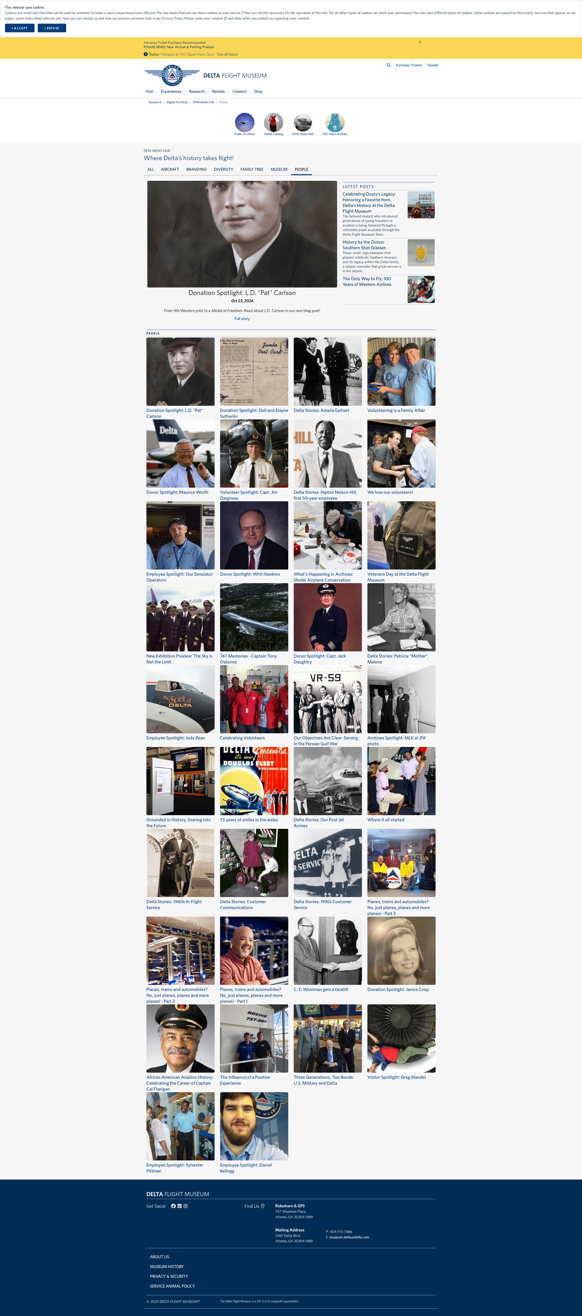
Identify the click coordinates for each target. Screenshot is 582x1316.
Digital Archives (177, 102)
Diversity (223, 169)
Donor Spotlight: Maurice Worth (177, 492)
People (301, 169)
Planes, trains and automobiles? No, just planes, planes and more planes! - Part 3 (398, 907)
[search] (389, 65)
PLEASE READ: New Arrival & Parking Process (179, 47)
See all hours (227, 54)
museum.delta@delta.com (349, 1237)
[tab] (150, 169)
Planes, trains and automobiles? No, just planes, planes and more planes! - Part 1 (251, 995)
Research (155, 102)
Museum (279, 169)
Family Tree (252, 169)
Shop (258, 91)
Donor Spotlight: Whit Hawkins (250, 574)
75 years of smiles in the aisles (249, 819)
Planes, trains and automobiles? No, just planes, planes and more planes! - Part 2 (177, 995)
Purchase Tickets (409, 65)
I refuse (52, 28)
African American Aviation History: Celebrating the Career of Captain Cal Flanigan (179, 1083)
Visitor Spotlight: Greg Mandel (396, 1077)
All (150, 169)
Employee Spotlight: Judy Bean (175, 738)
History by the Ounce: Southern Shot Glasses (364, 244)
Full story (242, 318)
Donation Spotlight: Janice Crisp (398, 989)
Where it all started (385, 819)
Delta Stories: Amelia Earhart (321, 410)
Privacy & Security (169, 1276)
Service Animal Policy (172, 1286)
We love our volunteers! (390, 492)
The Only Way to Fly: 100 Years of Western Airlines (367, 281)
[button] (151, 91)
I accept (20, 28)
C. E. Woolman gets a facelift (321, 989)
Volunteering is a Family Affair (396, 410)
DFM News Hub (203, 102)
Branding (196, 169)
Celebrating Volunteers (242, 738)
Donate (432, 65)
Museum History (167, 1266)
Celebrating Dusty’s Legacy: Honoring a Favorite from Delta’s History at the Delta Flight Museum (369, 202)
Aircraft (170, 169)
